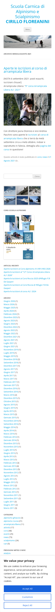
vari (5, 543)
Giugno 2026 (9, 301)
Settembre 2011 (11, 498)
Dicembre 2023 (10, 317)
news (44, 157)
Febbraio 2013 (10, 462)
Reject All (27, 605)
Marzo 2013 (9, 459)
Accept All (27, 588)
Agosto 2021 (9, 339)
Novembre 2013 (11, 446)
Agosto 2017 (9, 369)
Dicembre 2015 (10, 398)
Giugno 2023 (9, 323)
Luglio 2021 (9, 343)
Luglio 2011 (9, 501)
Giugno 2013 (9, 453)
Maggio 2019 (9, 356)
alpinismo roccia (11, 521)
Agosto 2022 (9, 330)
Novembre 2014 (11, 420)
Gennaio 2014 (10, 440)
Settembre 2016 (11, 391)
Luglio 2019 (9, 352)
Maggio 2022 (9, 333)
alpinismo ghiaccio (12, 517)
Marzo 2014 (9, 433)
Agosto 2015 (9, 404)
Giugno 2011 (9, 504)
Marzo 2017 (9, 378)
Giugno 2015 (9, 407)
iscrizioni (32, 134)
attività (7, 527)
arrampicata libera (12, 524)
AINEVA (7, 553)
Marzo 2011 (9, 508)
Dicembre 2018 (10, 359)
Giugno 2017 (9, 372)
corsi (39, 157)
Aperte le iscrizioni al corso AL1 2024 (20, 291)
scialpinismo (9, 540)
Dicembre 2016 (10, 388)
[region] (27, 584)
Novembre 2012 (11, 472)
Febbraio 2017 (10, 382)
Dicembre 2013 (10, 443)
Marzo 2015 (9, 414)
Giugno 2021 (9, 346)
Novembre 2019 (11, 349)
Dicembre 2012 (10, 469)
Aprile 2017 (9, 375)
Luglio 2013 (9, 449)
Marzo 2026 (9, 304)
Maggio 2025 (9, 307)
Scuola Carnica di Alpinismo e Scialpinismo (27, 11)
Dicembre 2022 (10, 327)
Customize (27, 597)
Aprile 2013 (9, 456)
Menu (28, 29)
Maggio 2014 (9, 427)
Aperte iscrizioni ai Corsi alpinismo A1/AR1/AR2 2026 (27, 268)
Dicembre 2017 (10, 365)
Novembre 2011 (11, 495)
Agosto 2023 (9, 320)
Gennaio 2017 (10, 385)
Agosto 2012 (9, 475)
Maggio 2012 (9, 482)
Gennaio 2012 (10, 491)
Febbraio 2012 (10, 488)
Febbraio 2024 (10, 314)
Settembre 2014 (11, 424)
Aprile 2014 (9, 430)
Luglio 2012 (9, 479)
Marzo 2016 (9, 394)
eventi (6, 534)
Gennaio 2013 (10, 466)
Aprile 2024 (9, 310)
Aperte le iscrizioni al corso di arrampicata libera (25, 70)
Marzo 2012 (9, 485)
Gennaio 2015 (10, 417)
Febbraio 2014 (10, 437)
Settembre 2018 (11, 362)
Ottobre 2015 (10, 401)
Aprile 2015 (9, 411)
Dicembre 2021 (10, 336)
